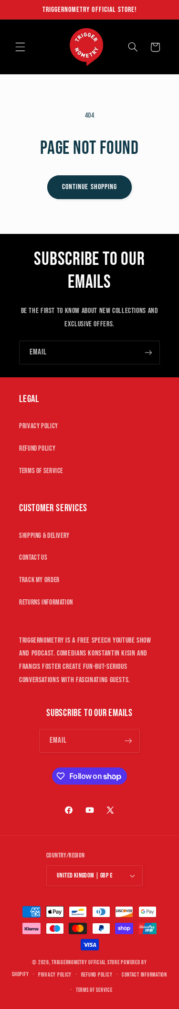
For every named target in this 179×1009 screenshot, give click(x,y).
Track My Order (39, 580)
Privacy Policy (38, 426)
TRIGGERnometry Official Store (85, 962)
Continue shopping (89, 187)
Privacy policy (55, 975)
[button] (20, 47)
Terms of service (94, 990)
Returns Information (46, 602)
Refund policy (97, 975)
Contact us (33, 558)
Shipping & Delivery (44, 536)
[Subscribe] (148, 352)
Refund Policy (37, 448)
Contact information (144, 975)
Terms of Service (41, 471)
